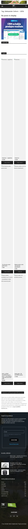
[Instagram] (14, 516)
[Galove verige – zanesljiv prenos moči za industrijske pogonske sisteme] (5, 458)
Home (2, 9)
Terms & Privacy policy (14, 444)
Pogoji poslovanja (22, 523)
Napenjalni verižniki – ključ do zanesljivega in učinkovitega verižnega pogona (18, 464)
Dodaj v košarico (7, 162)
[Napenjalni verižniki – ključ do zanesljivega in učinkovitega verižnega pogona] (5, 465)
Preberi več (20, 271)
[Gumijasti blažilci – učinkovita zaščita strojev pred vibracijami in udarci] (5, 472)
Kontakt (6, 523)
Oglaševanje (15, 523)
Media (10, 523)
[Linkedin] (17, 516)
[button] (2, 6)
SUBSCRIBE (14, 440)
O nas (3, 523)
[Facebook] (11, 516)
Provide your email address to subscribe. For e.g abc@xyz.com (12, 435)
